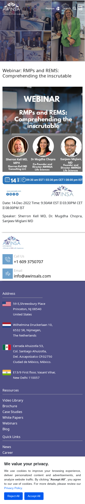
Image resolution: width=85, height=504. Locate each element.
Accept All (34, 496)
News (6, 447)
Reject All (13, 496)
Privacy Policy (13, 488)
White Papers (12, 417)
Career (7, 452)
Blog (5, 429)
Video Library (12, 400)
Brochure (9, 406)
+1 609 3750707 (28, 261)
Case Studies (12, 412)
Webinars (9, 423)
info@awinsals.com (32, 276)
